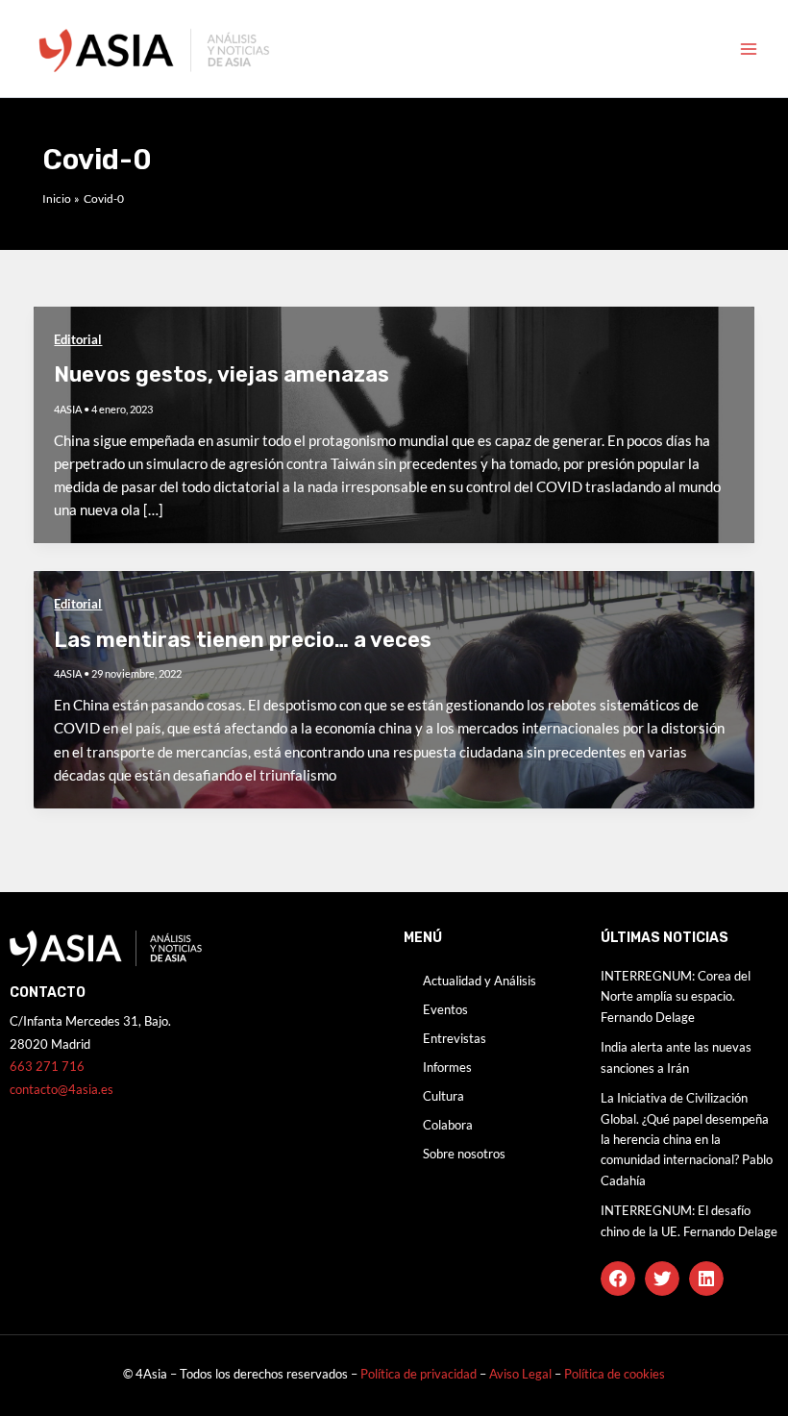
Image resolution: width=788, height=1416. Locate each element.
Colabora (448, 1124)
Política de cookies (614, 1373)
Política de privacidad (418, 1373)
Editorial (78, 339)
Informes (447, 1067)
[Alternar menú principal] (748, 49)
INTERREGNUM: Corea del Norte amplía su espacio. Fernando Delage (676, 996)
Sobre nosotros (464, 1153)
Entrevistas (454, 1038)
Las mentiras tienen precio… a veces (242, 640)
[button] (618, 1278)
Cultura (443, 1096)
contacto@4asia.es (61, 1089)
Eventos (445, 1009)
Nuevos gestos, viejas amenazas (221, 374)
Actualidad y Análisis (479, 980)
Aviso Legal (521, 1373)
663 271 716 (47, 1066)
